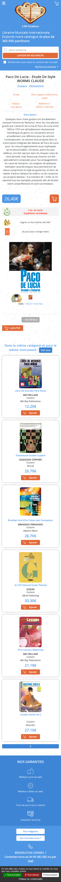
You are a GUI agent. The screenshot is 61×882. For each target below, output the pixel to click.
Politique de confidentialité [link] (30, 879)
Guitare (22, 86)
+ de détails (30, 319)
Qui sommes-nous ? (30, 838)
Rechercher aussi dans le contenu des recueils (33, 62)
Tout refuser (33, 875)
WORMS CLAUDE (30, 81)
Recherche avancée (45, 66)
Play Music (16, 107)
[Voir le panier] (56, 3)
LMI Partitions (30, 26)
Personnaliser (50, 875)
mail (30, 861)
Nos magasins (30, 831)
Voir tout (45, 350)
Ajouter (54, 198)
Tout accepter (13, 875)
